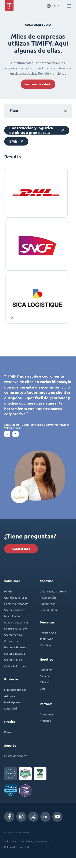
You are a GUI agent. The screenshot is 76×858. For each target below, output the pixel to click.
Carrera (44, 676)
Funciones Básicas (15, 689)
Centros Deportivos (16, 622)
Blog (43, 688)
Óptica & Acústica (15, 666)
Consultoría (11, 641)
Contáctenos (21, 548)
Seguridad (10, 708)
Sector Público (13, 659)
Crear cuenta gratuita (53, 591)
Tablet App (46, 638)
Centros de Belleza (15, 628)
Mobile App (47, 645)
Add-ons (9, 695)
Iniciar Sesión (48, 597)
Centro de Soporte (15, 755)
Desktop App (48, 632)
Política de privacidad (16, 846)
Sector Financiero (15, 609)
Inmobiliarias (12, 616)
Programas (46, 714)
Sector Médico (13, 634)
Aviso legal (10, 841)
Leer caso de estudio (38, 84)
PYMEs (8, 591)
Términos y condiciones (35, 841)
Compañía (46, 669)
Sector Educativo (14, 653)
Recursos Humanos (16, 647)
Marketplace (12, 702)
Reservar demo (49, 609)
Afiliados (45, 720)
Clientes (45, 682)
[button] (7, 434)
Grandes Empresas (15, 597)
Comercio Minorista (16, 603)
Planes (8, 732)
